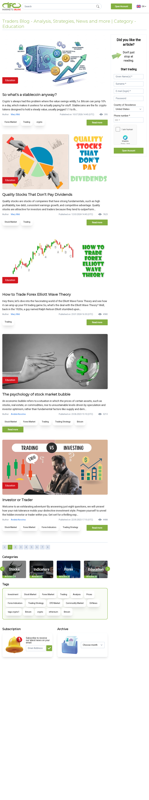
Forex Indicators (49, 527)
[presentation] (2, 568)
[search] (97, 6)
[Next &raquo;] (47, 547)
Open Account (121, 6)
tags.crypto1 (13, 612)
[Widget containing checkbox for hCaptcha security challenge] (125, 135)
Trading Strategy (63, 422)
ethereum (53, 612)
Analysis (77, 594)
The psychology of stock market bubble (36, 394)
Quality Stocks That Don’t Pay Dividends (37, 194)
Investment (13, 594)
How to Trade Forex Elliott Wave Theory (36, 294)
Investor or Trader (17, 500)
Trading (26, 122)
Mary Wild (15, 114)
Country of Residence (125, 105)
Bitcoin (80, 422)
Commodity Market (75, 603)
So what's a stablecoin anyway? (29, 94)
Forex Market (11, 122)
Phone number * (122, 115)
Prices (89, 594)
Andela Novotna (18, 414)
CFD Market (54, 603)
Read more (97, 122)
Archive (62, 629)
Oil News (93, 603)
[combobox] (117, 120)
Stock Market (11, 222)
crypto (39, 122)
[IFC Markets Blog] (11, 6)
